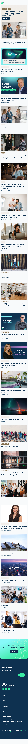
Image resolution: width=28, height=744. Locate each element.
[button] (25, 2)
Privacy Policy (5, 709)
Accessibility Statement (7, 716)
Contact (4, 698)
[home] (5, 2)
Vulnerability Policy (6, 714)
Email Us (14, 651)
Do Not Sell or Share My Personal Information (11, 719)
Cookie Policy (5, 711)
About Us (4, 695)
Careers (4, 700)
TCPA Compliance (5, 724)
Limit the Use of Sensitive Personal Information (12, 721)
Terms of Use (5, 706)
